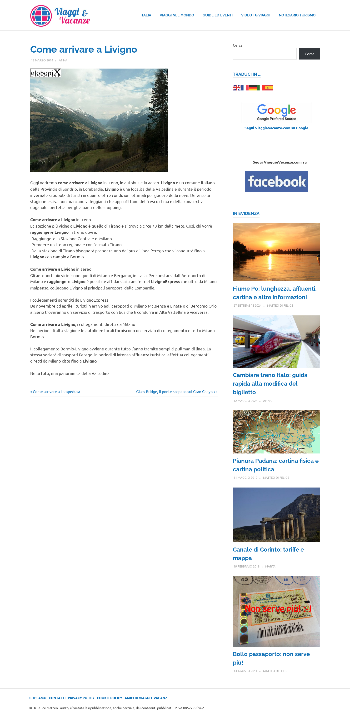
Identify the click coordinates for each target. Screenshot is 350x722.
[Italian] (261, 87)
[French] (245, 87)
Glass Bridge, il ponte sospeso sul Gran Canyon (175, 391)
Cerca (237, 45)
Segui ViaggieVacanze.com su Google (276, 127)
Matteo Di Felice (280, 305)
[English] (237, 87)
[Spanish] (269, 87)
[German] (253, 87)
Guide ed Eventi (218, 15)
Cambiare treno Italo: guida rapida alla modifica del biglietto (270, 384)
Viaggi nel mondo (177, 15)
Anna (63, 60)
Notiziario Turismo (297, 15)
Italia (145, 15)
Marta (270, 566)
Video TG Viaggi (255, 15)
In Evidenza (246, 213)
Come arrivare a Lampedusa (56, 391)
